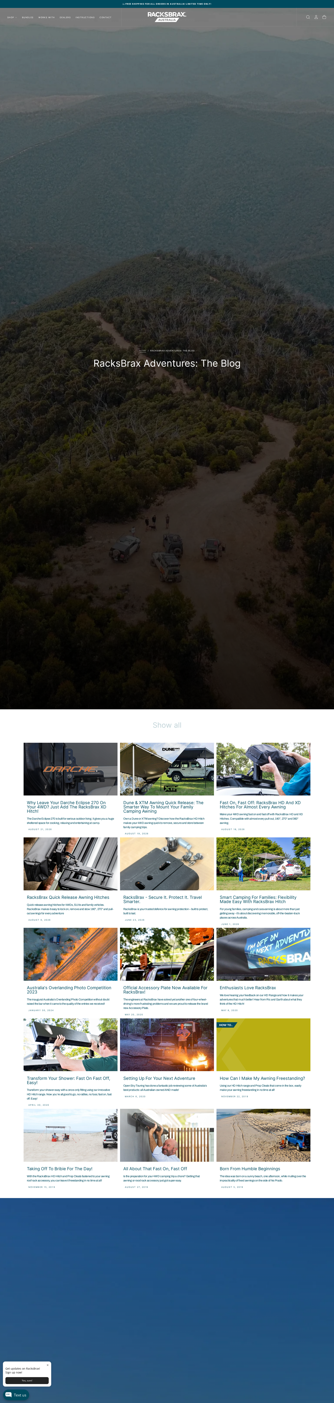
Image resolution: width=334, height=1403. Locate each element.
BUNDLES (28, 17)
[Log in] (316, 17)
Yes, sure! (27, 1380)
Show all (167, 725)
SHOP (10, 17)
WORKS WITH (46, 17)
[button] (308, 17)
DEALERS (65, 17)
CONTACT (106, 17)
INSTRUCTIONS (85, 17)
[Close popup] (47, 1365)
